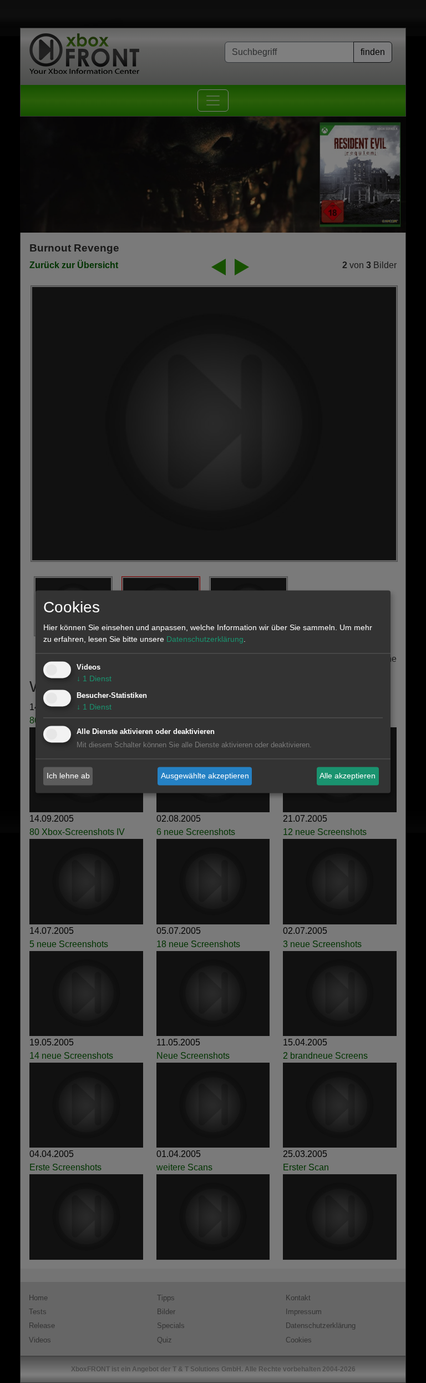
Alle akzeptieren (348, 775)
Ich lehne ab (68, 775)
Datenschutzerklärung (205, 639)
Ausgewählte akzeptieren (205, 775)
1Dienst (94, 678)
